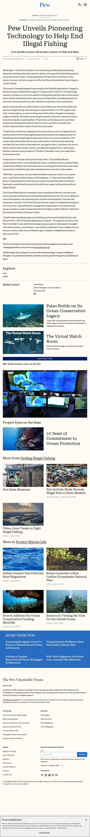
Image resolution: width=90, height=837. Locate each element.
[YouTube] (56, 775)
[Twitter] (53, 775)
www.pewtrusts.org (41, 247)
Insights (44, 711)
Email (42, 750)
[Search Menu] (79, 5)
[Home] (23, 679)
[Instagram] (45, 775)
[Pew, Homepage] (45, 4)
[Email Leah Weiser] (35, 294)
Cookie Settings (44, 833)
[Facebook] (42, 775)
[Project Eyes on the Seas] (45, 393)
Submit (82, 754)
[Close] (86, 819)
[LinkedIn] (49, 775)
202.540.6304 (39, 291)
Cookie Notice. (62, 828)
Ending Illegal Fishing (38, 458)
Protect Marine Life (31, 542)
